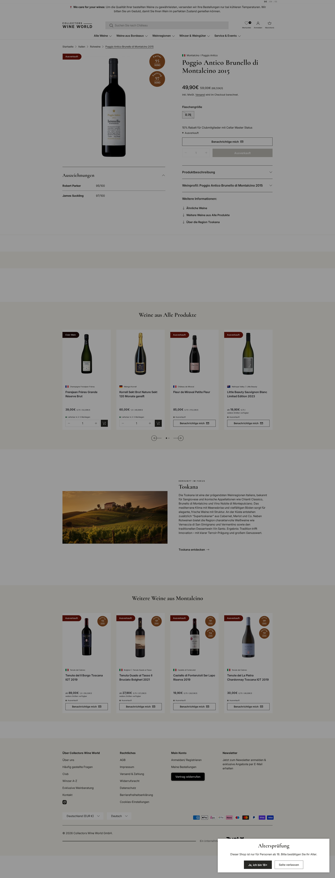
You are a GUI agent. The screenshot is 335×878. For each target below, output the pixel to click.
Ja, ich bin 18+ (257, 865)
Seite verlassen (289, 864)
